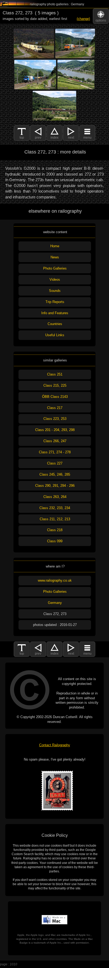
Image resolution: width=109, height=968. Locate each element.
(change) (83, 19)
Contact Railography (54, 745)
